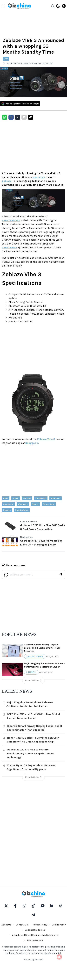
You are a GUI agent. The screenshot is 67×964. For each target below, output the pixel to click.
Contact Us (22, 924)
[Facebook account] (15, 906)
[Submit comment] (60, 574)
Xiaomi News (34, 656)
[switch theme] (58, 6)
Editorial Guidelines (35, 930)
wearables (39, 177)
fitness (35, 504)
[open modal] (64, 6)
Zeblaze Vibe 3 (46, 439)
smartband (8, 504)
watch (15, 498)
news (5, 498)
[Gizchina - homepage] (19, 6)
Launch (31, 672)
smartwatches (11, 220)
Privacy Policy (40, 924)
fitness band (48, 504)
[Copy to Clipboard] (30, 117)
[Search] (53, 6)
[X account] (6, 906)
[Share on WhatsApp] (4, 117)
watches (27, 498)
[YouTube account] (43, 906)
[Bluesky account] (52, 906)
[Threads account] (61, 906)
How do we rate (35, 940)
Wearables (55, 498)
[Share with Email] (24, 117)
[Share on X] (17, 117)
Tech (6, 58)
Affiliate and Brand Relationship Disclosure (35, 935)
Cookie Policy (59, 924)
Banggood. (32, 442)
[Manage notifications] (59, 956)
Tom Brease (14, 63)
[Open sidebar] (3, 6)
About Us (6, 924)
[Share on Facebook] (11, 117)
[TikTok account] (33, 906)
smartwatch (9, 247)
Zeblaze (7, 180)
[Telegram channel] (33, 915)
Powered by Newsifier (33, 959)
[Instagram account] (24, 906)
